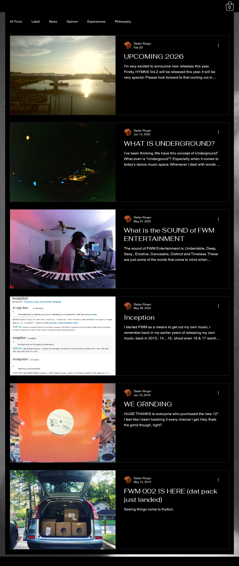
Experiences (96, 21)
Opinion (72, 21)
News (53, 21)
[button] (230, 6)
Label (36, 21)
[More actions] (220, 45)
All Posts (16, 21)
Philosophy (123, 21)
